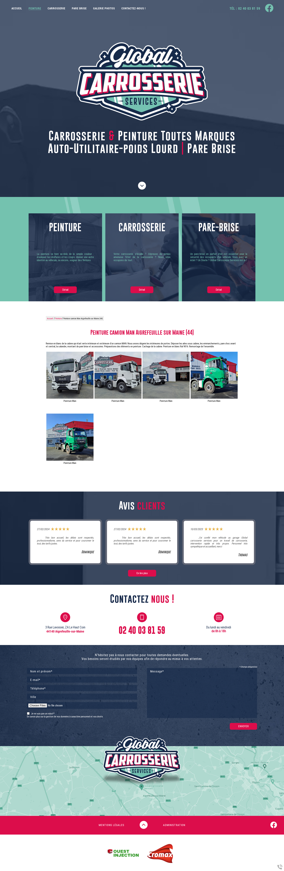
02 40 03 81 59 (142, 630)
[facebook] (269, 8)
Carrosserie (56, 8)
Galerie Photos (104, 8)
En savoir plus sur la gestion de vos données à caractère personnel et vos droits (65, 716)
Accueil (17, 8)
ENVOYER (243, 726)
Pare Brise (79, 8)
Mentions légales (111, 825)
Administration (174, 825)
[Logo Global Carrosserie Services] (142, 81)
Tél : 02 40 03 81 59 (245, 8)
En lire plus (142, 573)
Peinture (35, 8)
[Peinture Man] (70, 375)
